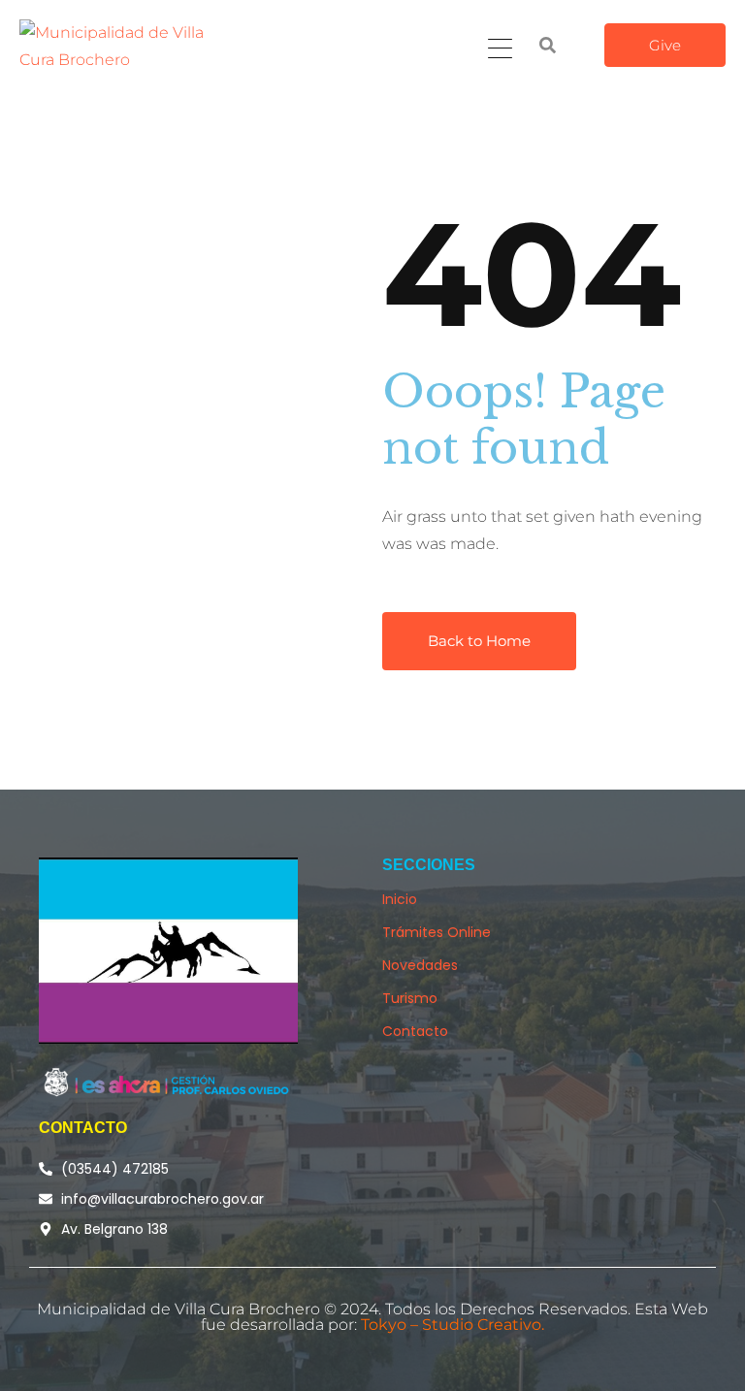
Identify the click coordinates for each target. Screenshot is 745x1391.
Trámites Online (436, 932)
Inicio (399, 899)
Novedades (420, 965)
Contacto (415, 1031)
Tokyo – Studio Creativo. (452, 1324)
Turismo (409, 998)
